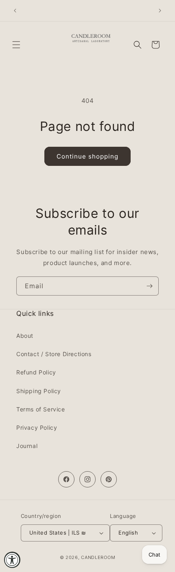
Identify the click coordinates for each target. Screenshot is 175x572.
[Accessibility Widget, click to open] (12, 560)
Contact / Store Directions (54, 353)
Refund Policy (36, 372)
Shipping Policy (38, 390)
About (24, 335)
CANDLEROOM (98, 557)
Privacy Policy (36, 427)
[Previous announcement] (15, 11)
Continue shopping (87, 156)
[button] (16, 45)
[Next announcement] (160, 11)
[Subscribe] (149, 286)
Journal (26, 445)
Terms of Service (40, 409)
